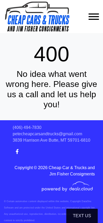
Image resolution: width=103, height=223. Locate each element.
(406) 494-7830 (27, 127)
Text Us (82, 215)
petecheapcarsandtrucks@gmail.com (47, 134)
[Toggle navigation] (94, 16)
